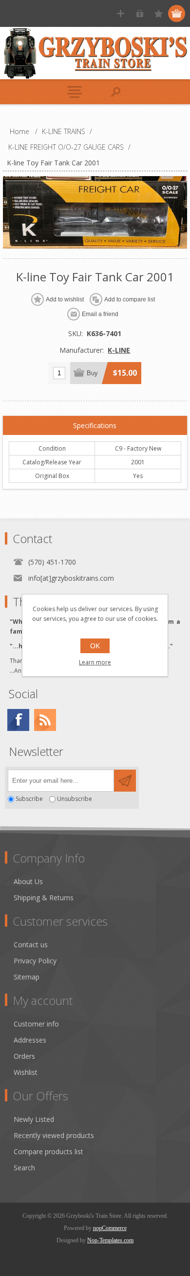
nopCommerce (110, 1228)
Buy (92, 373)
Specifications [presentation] (94, 425)
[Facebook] (18, 720)
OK (95, 646)
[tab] (95, 425)
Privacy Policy (35, 960)
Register (120, 13)
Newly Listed (34, 1119)
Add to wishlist (65, 299)
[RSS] (45, 720)
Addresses (30, 1040)
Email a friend (100, 314)
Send (125, 781)
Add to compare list (129, 299)
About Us (28, 881)
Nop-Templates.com (110, 1240)
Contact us (31, 944)
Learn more (95, 662)
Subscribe (29, 799)
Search (24, 1167)
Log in (139, 13)
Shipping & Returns (44, 897)
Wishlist (26, 1072)
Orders (24, 1056)
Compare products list (48, 1151)
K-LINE (119, 350)
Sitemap (26, 976)
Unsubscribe (74, 799)
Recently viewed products (54, 1135)
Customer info (36, 1023)
